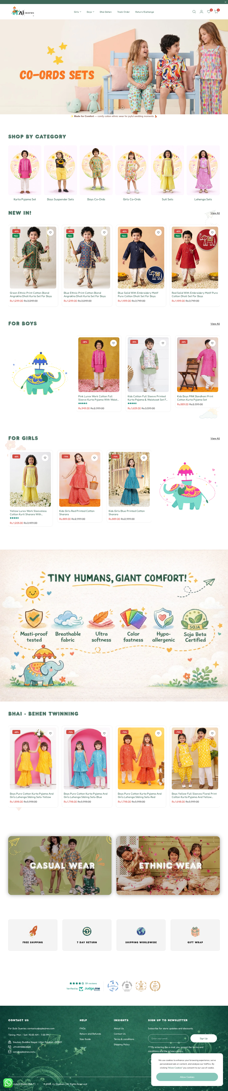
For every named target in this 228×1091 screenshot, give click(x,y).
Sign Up (204, 1038)
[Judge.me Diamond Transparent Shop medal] (113, 986)
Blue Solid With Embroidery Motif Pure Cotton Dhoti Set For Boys (138, 294)
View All (215, 213)
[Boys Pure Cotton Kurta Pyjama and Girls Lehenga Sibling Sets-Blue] (87, 758)
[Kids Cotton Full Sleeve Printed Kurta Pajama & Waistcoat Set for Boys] (148, 364)
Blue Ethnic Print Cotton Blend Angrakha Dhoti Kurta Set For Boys (85, 294)
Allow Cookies (187, 1076)
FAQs (82, 1028)
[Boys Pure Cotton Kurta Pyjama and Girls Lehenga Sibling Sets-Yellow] (33, 758)
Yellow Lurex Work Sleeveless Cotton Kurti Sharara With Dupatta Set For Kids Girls (28, 512)
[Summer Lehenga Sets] (203, 170)
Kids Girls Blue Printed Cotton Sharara (127, 512)
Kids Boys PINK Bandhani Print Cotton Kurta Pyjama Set (195, 398)
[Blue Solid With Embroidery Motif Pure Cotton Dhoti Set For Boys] (141, 258)
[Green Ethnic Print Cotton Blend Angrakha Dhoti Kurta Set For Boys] (33, 258)
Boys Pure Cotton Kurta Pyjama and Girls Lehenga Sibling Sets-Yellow (31, 795)
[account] (201, 11)
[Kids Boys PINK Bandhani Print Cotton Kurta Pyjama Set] (197, 364)
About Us (119, 1028)
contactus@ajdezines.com (41, 1028)
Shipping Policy (122, 1044)
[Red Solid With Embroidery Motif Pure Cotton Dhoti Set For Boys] (195, 258)
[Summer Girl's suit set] (167, 170)
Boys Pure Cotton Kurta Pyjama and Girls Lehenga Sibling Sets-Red (139, 795)
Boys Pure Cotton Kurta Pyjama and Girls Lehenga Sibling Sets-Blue (85, 795)
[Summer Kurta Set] (24, 170)
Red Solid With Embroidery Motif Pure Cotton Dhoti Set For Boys (195, 294)
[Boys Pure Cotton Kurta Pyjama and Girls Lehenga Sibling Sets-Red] (141, 758)
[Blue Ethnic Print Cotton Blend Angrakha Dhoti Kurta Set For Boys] (87, 258)
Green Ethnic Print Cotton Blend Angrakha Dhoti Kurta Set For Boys (31, 294)
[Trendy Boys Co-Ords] (96, 170)
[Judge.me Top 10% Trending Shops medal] (155, 986)
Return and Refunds (90, 1033)
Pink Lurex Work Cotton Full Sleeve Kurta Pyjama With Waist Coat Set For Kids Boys (97, 398)
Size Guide (85, 1039)
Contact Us (120, 1033)
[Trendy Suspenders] (60, 170)
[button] (106, 108)
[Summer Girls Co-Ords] (131, 170)
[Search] (194, 11)
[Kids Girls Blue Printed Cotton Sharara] (129, 479)
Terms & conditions (124, 1039)
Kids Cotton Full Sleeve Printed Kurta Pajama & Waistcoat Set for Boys (148, 398)
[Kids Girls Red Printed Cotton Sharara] (79, 479)
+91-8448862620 (22, 1046)
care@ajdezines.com (24, 1051)
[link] (40, 373)
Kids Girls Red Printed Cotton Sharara (76, 512)
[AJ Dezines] (23, 12)
